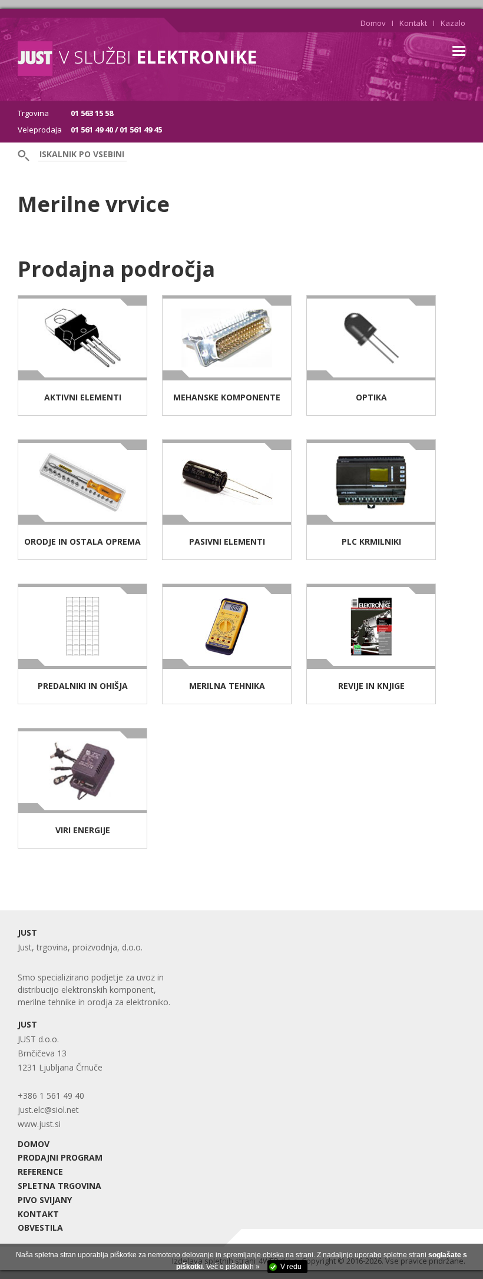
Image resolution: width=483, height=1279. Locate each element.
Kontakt (413, 23)
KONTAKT (38, 1214)
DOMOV (33, 1143)
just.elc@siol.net (48, 1109)
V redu (291, 1267)
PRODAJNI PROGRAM (60, 1157)
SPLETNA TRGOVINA (59, 1185)
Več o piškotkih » (233, 1267)
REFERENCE (40, 1171)
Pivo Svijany (45, 1199)
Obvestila (40, 1227)
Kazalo (453, 23)
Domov (373, 23)
